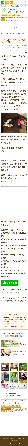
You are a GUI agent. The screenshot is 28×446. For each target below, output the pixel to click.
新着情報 (23, 46)
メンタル (25, 48)
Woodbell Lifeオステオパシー (8, 50)
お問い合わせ (14, 440)
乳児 (7, 33)
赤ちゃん (19, 46)
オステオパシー (9, 48)
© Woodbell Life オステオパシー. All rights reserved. (14, 443)
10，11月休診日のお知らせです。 (11, 314)
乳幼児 (21, 317)
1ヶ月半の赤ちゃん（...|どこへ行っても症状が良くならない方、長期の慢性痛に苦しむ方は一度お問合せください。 (13, 6)
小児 (16, 46)
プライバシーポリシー (19, 438)
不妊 (26, 52)
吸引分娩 (14, 48)
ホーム (2, 33)
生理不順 (18, 48)
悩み (22, 48)
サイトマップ (10, 438)
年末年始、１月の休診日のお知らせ (13, 326)
